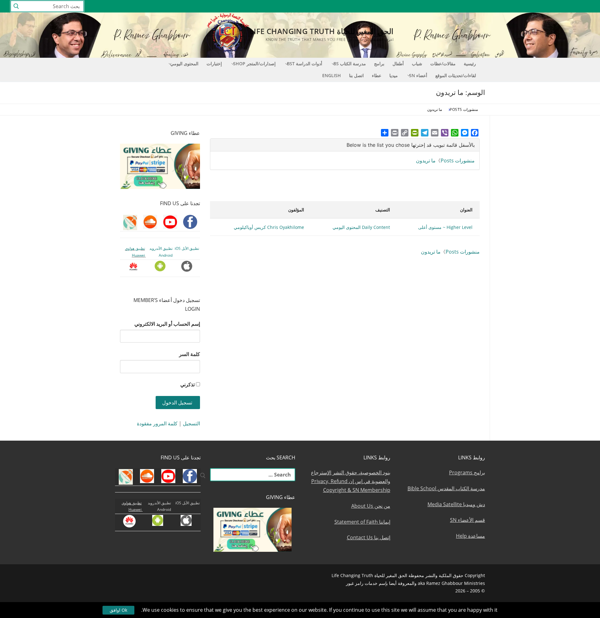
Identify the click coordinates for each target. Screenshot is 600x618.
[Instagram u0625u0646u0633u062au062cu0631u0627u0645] (539, 6)
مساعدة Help (470, 535)
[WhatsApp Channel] (528, 6)
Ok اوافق (118, 610)
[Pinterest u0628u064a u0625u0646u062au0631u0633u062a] (517, 6)
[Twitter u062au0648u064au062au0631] (551, 6)
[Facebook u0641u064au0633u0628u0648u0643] (584, 6)
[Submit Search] (16, 6)
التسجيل (191, 423)
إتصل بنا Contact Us (368, 537)
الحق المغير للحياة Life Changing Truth (321, 31)
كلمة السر (189, 354)
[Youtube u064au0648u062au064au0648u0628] (574, 6)
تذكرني (187, 384)
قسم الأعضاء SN (467, 520)
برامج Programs (467, 472)
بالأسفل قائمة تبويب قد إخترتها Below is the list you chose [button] (411, 145)
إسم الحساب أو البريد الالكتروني (167, 323)
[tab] (344, 145)
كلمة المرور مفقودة (157, 423)
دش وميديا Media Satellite (456, 504)
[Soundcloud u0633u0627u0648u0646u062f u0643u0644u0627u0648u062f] (562, 6)
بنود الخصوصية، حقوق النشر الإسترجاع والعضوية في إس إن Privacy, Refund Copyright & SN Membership (350, 481)
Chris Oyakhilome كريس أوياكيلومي (269, 227)
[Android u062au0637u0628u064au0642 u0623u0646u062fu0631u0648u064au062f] (505, 6)
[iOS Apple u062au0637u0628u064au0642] (494, 6)
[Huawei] (483, 6)
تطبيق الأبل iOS (187, 248)
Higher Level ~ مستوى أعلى (445, 227)
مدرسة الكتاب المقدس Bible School (446, 488)
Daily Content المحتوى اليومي (361, 227)
